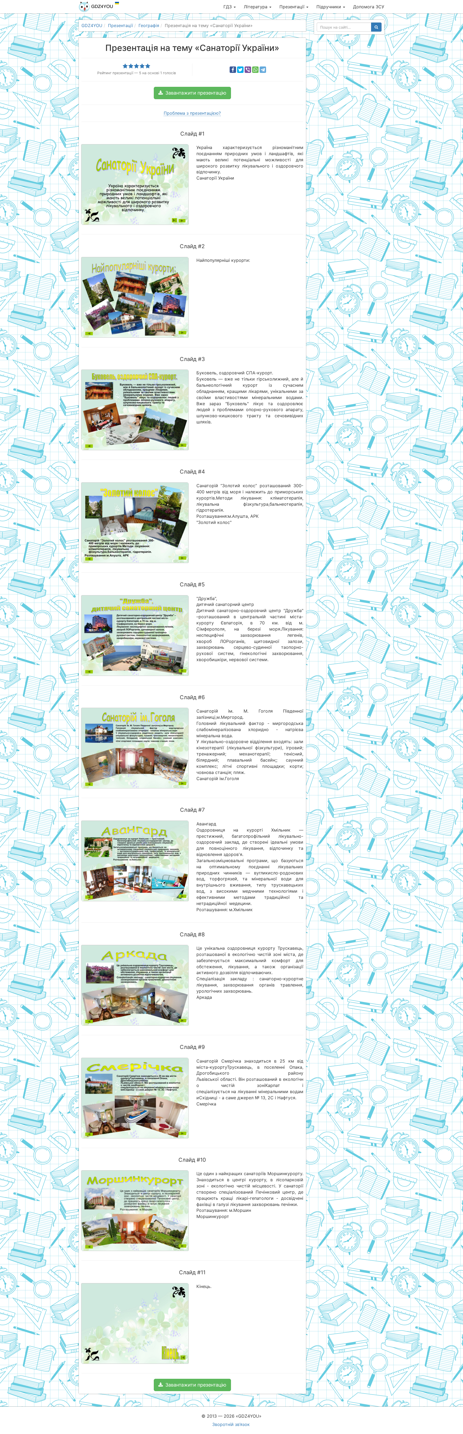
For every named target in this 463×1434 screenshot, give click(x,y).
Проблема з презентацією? (192, 113)
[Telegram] (263, 69)
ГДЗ (228, 6)
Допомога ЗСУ (368, 6)
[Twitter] (240, 69)
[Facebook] (233, 69)
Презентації (292, 6)
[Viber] (248, 69)
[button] (192, 93)
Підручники (329, 6)
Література (256, 6)
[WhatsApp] (255, 69)
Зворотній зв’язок (231, 1424)
